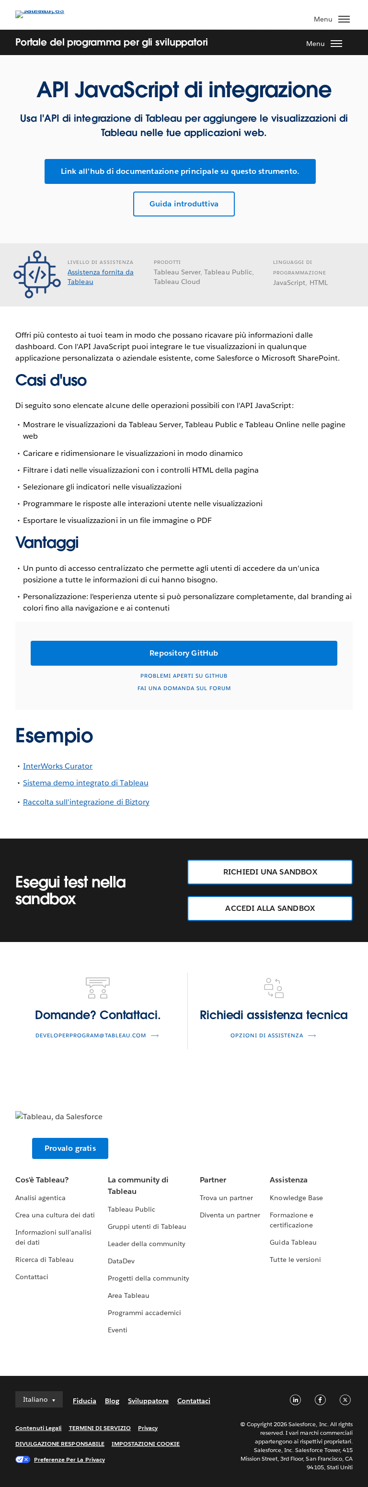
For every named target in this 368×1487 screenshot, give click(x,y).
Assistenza (288, 1180)
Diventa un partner (230, 1215)
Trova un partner (226, 1197)
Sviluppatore (148, 1400)
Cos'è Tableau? (42, 1180)
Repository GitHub (184, 653)
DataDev (121, 1261)
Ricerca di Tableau (44, 1259)
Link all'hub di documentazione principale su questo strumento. (180, 171)
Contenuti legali (38, 1428)
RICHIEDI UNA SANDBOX (270, 872)
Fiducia (84, 1400)
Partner (213, 1180)
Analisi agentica (40, 1197)
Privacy (148, 1428)
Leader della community (146, 1243)
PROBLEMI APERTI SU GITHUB (184, 676)
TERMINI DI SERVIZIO (100, 1428)
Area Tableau (129, 1295)
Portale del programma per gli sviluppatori (111, 42)
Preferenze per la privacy (69, 1459)
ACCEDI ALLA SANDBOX (270, 908)
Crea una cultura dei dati (55, 1215)
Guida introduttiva (184, 204)
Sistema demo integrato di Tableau (86, 783)
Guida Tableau (293, 1242)
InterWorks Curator (57, 766)
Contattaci (31, 1276)
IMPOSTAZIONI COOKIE (146, 1444)
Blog (112, 1400)
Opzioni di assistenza (266, 1035)
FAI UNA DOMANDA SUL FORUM (184, 688)
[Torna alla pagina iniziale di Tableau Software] (48, 10)
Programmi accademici (144, 1312)
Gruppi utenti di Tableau (147, 1226)
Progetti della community (148, 1278)
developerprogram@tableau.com (90, 1035)
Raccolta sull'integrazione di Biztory (86, 802)
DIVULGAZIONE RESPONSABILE (59, 1444)
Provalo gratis (70, 1148)
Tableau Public (131, 1209)
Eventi (117, 1330)
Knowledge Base (296, 1197)
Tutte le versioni (295, 1259)
